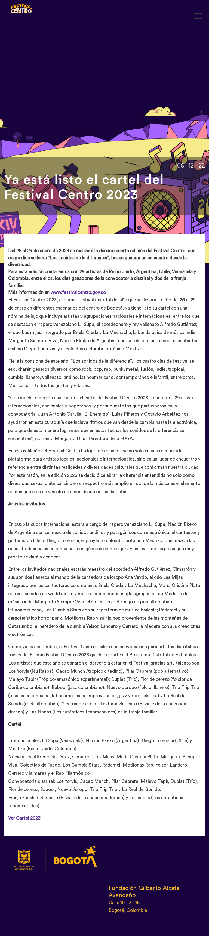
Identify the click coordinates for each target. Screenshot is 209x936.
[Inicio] (21, 8)
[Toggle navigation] (198, 16)
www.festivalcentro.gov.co (78, 292)
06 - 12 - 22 (191, 165)
